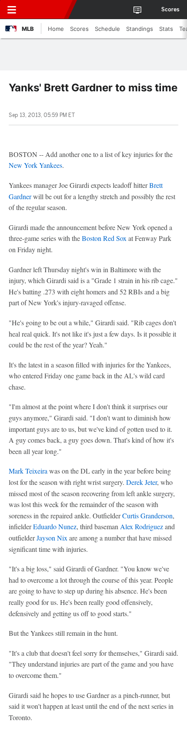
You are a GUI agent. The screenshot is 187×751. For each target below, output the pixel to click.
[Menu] (11, 9)
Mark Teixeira (28, 470)
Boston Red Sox (104, 238)
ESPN (46, 9)
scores (170, 10)
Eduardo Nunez (55, 526)
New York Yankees (35, 165)
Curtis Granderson (147, 515)
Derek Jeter (141, 482)
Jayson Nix (52, 537)
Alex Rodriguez (141, 526)
